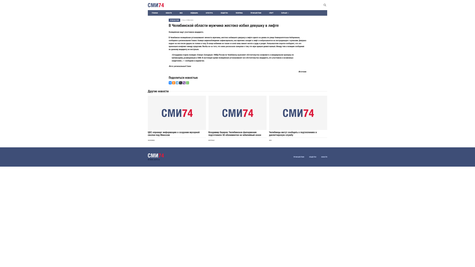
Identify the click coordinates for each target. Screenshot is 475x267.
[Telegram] (177, 82)
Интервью (211, 140)
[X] (180, 82)
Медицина (194, 13)
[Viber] (184, 82)
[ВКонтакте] (170, 82)
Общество (224, 13)
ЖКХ (181, 13)
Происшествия (256, 13)
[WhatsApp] (187, 82)
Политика (239, 13)
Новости (169, 13)
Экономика (151, 140)
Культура (209, 13)
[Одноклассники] (173, 82)
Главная (155, 13)
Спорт (271, 13)
